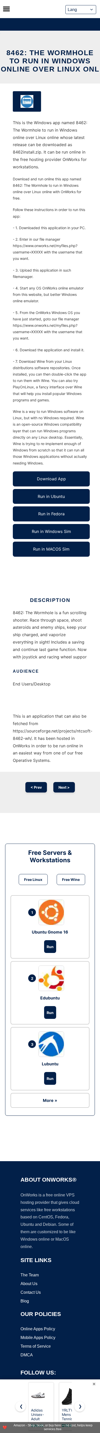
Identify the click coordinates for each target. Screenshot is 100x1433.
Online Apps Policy (38, 1329)
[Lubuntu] (52, 1044)
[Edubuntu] (52, 978)
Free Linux (33, 879)
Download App (51, 478)
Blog (25, 1301)
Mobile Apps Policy (38, 1337)
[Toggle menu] (6, 9)
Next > (64, 787)
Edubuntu (50, 997)
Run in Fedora (51, 513)
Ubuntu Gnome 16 (50, 932)
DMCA (27, 1355)
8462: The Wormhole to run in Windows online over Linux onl (50, 61)
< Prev (36, 787)
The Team (30, 1275)
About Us (29, 1283)
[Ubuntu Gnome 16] (52, 912)
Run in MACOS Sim (51, 549)
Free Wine (71, 879)
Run (50, 947)
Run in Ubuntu (51, 496)
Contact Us (31, 1292)
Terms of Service (36, 1346)
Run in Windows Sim (51, 531)
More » (50, 1100)
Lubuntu (50, 1063)
